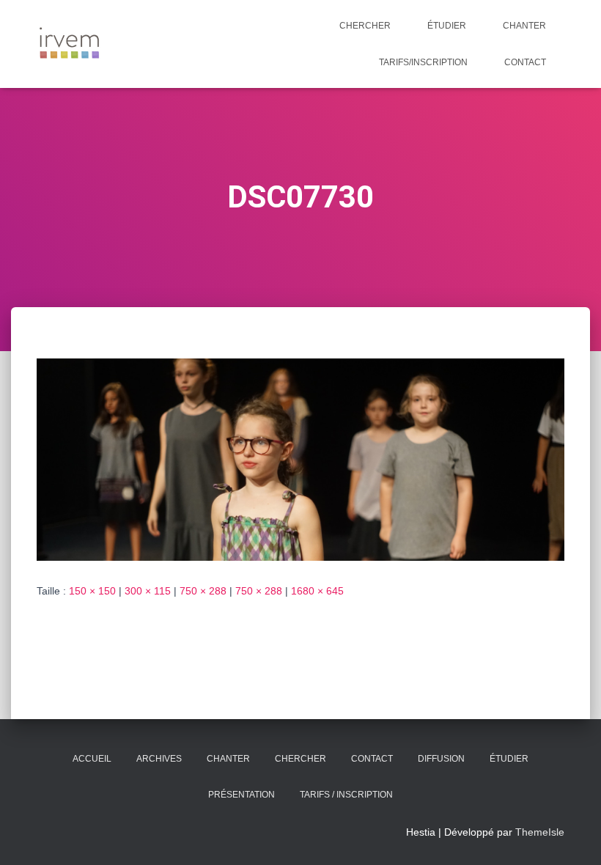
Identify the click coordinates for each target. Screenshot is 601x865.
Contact (525, 62)
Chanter (524, 26)
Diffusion (441, 759)
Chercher (365, 26)
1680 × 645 (317, 591)
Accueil (92, 759)
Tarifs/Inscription (423, 62)
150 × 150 (92, 591)
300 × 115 (148, 591)
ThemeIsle (539, 832)
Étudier (446, 26)
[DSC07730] (300, 459)
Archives (159, 759)
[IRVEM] (70, 44)
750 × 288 (203, 591)
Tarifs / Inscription (346, 794)
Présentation (241, 794)
